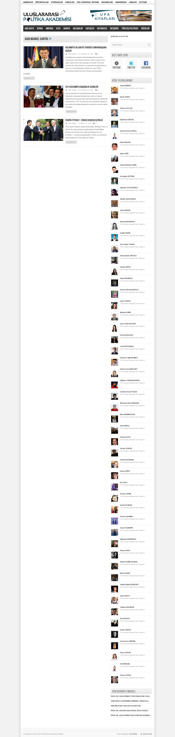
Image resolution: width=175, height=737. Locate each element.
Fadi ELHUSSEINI (127, 460)
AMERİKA (49, 28)
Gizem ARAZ (125, 550)
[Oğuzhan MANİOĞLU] (114, 547)
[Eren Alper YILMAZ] (114, 252)
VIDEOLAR (69, 2)
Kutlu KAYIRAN (126, 505)
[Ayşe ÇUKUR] (114, 660)
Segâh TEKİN (125, 233)
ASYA (58, 28)
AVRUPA (66, 28)
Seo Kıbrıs (133, 734)
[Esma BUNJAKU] (114, 343)
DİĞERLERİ (145, 28)
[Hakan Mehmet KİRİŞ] (114, 173)
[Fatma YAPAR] (114, 683)
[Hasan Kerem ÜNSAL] (114, 139)
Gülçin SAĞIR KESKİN (128, 562)
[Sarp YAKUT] (114, 604)
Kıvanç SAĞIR (125, 494)
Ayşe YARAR (125, 301)
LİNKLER (133, 2)
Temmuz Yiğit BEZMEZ (129, 358)
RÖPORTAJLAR (42, 2)
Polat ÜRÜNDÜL (126, 278)
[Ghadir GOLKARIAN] (114, 207)
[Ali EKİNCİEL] (114, 672)
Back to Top (147, 734)
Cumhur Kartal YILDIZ (128, 392)
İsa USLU (123, 482)
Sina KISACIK (125, 142)
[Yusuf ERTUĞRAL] (114, 354)
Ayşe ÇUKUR (125, 653)
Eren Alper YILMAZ (127, 244)
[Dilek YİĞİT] (114, 161)
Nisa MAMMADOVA (127, 414)
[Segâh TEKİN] (114, 241)
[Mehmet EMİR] (114, 320)
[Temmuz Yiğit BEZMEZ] (114, 366)
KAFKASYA (90, 28)
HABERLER (28, 2)
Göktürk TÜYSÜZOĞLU (129, 188)
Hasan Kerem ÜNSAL (128, 131)
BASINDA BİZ (107, 2)
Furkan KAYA (125, 437)
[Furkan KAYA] (114, 445)
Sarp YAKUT (125, 596)
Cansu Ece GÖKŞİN (127, 641)
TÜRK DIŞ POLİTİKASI (130, 28)
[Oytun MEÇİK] (114, 218)
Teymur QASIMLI (126, 516)
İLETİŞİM (143, 2)
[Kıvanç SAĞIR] (114, 502)
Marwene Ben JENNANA (129, 403)
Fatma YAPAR (125, 675)
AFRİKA (40, 28)
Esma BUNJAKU (126, 335)
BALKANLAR (78, 28)
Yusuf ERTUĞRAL (127, 346)
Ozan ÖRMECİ (125, 86)
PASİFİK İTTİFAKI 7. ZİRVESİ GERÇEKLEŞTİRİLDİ (84, 120)
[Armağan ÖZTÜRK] (114, 184)
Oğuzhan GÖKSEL (127, 120)
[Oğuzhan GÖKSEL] (114, 127)
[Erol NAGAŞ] (114, 626)
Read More (29, 78)
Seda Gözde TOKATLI (128, 256)
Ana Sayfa (29, 28)
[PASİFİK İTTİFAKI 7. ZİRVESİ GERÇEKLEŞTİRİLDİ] (43, 142)
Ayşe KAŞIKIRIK (126, 528)
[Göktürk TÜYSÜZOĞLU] (114, 195)
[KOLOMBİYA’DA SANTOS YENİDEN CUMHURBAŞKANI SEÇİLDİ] (43, 69)
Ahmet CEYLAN (126, 108)
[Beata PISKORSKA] (114, 229)
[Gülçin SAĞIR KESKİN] (114, 570)
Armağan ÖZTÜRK (127, 176)
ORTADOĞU (114, 28)
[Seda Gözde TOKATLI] (114, 263)
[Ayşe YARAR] (114, 309)
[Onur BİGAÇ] (114, 434)
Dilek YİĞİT (124, 154)
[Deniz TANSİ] (114, 105)
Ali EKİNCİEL (125, 664)
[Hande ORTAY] (114, 275)
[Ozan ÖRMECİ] (114, 93)
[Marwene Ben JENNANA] (114, 411)
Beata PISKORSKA (127, 222)
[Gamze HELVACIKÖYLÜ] (114, 297)
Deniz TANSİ (125, 97)
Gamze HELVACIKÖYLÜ (129, 290)
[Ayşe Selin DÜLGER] (114, 332)
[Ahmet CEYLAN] (114, 116)
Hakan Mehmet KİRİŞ (128, 165)
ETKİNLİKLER (57, 2)
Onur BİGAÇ (125, 426)
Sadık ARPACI (125, 630)
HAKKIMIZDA (120, 2)
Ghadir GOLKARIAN (128, 199)
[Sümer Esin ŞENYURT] (114, 377)
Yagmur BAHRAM (127, 607)
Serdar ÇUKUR (126, 448)
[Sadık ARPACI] (114, 638)
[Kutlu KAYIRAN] (114, 513)
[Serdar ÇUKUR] (114, 456)
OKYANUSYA (102, 28)
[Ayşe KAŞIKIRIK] (114, 536)
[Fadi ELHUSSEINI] (114, 468)
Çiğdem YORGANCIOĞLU (130, 380)
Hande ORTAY (125, 267)
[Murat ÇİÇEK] (114, 581)
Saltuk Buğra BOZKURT (129, 585)
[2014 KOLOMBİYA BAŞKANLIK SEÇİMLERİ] (43, 109)
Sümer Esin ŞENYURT (128, 369)
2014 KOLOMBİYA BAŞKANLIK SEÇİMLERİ (81, 87)
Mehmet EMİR (125, 312)
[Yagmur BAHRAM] (114, 615)
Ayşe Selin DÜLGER (128, 324)
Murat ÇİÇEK (125, 573)
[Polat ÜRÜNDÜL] (114, 286)
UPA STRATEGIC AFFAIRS (88, 2)
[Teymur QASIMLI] (114, 524)
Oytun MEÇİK (125, 210)
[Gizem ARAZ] (114, 558)
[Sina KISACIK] (114, 150)
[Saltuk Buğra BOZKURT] (114, 592)
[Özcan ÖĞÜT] (114, 479)
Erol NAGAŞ (125, 619)
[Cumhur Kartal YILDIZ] (114, 400)
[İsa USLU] (114, 490)
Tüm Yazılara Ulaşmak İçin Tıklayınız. (132, 88)
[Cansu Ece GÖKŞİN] (114, 649)
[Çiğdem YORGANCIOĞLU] (114, 388)
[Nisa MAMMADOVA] (114, 422)
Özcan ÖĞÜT (125, 471)
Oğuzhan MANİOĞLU (128, 539)
